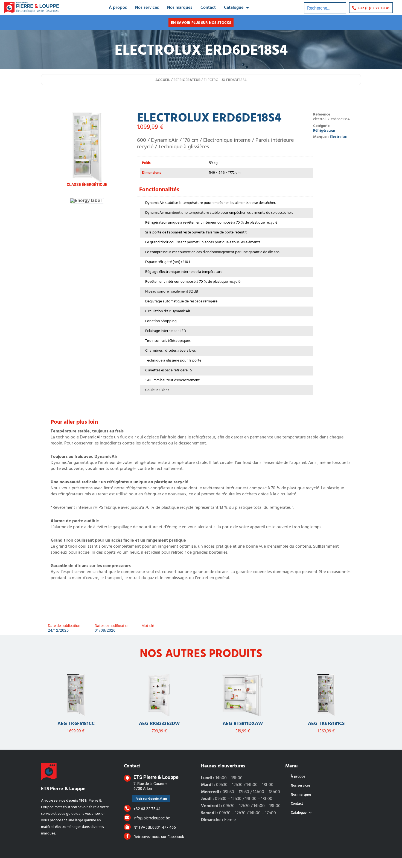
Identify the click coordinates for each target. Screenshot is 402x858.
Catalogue (233, 7)
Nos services (147, 7)
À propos (118, 7)
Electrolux (338, 137)
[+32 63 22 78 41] (127, 808)
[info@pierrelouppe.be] (127, 817)
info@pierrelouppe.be (151, 818)
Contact (208, 7)
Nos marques (179, 7)
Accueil (162, 80)
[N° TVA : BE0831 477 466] (127, 827)
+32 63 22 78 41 (147, 809)
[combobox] (325, 7)
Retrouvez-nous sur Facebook (158, 836)
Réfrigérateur (186, 80)
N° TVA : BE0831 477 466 (154, 827)
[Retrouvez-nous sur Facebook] (127, 836)
